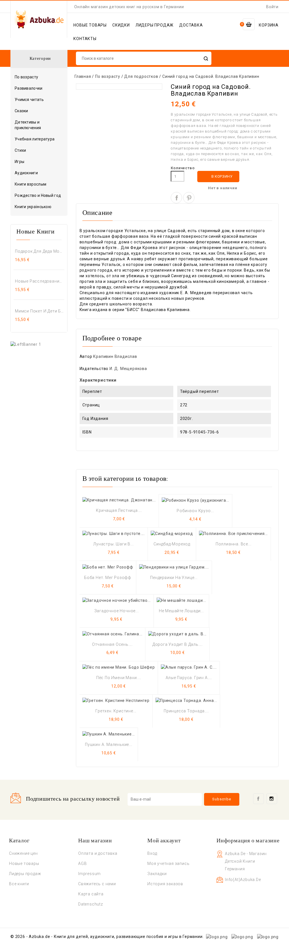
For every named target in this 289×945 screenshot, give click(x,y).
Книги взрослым (38, 184)
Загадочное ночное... (116, 611)
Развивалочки (29, 88)
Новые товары (24, 863)
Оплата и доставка (97, 853)
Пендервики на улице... (174, 577)
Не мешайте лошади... (181, 611)
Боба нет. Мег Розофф (107, 577)
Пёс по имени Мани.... (118, 677)
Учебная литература (34, 139)
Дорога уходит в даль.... (177, 644)
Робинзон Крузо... (195, 510)
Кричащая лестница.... (119, 510)
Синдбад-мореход (172, 544)
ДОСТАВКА (191, 25)
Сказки (21, 111)
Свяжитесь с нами (97, 884)
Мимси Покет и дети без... (39, 311)
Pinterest (188, 197)
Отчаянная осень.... (112, 644)
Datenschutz (90, 904)
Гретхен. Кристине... (115, 711)
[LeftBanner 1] (25, 344)
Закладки (157, 873)
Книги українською (33, 206)
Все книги (19, 884)
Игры (19, 161)
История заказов (165, 884)
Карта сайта (91, 894)
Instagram (272, 799)
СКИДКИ (121, 25)
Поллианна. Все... (233, 544)
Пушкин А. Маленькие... (108, 744)
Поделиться (176, 197)
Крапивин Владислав (115, 356)
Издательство (94, 368)
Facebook (258, 799)
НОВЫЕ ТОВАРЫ (90, 25)
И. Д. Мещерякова (128, 368)
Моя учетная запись (168, 863)
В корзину (218, 176)
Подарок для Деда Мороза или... (39, 251)
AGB (82, 863)
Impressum (89, 873)
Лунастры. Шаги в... (113, 544)
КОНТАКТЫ (84, 38)
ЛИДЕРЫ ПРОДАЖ (154, 25)
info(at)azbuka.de (243, 879)
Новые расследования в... (39, 281)
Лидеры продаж (25, 873)
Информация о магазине (248, 841)
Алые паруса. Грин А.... (189, 677)
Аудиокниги (26, 173)
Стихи (20, 150)
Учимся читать (29, 99)
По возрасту (38, 77)
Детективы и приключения (28, 125)
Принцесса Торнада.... (186, 711)
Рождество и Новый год (38, 195)
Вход (152, 853)
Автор (86, 356)
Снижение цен (23, 853)
